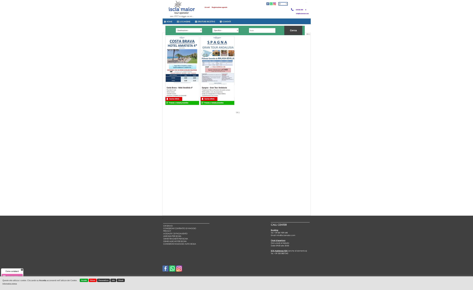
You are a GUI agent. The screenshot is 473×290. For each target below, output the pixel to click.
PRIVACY (167, 231)
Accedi (207, 7)
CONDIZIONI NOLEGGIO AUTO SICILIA (179, 244)
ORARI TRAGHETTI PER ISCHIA (175, 238)
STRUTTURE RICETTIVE (206, 21)
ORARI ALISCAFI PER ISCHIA (175, 241)
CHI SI (168, 226)
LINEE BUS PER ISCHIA (172, 236)
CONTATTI (226, 21)
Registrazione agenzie (219, 7)
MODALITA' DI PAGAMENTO (175, 233)
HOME (169, 21)
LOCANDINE (184, 21)
